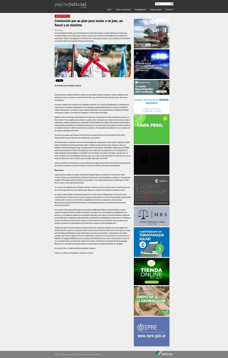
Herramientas (140, 10)
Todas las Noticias (123, 10)
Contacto (169, 10)
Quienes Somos (156, 10)
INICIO (109, 10)
